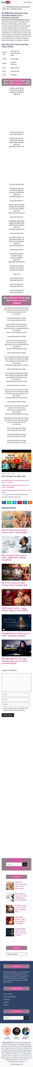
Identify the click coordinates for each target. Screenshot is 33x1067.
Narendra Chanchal (8, 497)
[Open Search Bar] (25, 2)
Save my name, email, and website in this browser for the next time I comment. (15, 709)
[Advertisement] (16, 114)
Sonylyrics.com (18, 1064)
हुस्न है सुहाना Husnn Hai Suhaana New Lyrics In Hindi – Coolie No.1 (15, 481)
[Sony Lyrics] (5, 2)
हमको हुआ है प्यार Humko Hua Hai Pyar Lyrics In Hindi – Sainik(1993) (15, 486)
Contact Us (6, 999)
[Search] (24, 864)
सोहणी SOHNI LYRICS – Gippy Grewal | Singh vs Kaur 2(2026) (14, 609)
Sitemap (5, 1005)
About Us (6, 1002)
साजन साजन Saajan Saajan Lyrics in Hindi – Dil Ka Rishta (16, 491)
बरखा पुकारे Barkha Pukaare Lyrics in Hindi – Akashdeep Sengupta (16, 634)
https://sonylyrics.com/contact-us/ (10, 1057)
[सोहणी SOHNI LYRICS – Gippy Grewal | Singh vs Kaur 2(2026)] (16, 597)
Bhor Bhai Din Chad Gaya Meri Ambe (17, 494)
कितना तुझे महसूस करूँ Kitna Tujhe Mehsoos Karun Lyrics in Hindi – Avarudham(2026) (15, 661)
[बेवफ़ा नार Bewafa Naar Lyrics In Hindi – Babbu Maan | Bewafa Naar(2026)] (16, 544)
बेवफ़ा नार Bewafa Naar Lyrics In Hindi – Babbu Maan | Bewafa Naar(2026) (14, 557)
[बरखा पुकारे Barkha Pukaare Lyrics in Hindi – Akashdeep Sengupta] (16, 622)
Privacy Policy (7, 994)
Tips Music (17, 497)
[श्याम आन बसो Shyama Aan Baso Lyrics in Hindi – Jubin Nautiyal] (16, 519)
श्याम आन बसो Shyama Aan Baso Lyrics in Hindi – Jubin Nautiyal (14, 531)
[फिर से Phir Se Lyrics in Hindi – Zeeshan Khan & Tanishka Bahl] (16, 572)
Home (4, 7)
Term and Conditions (9, 997)
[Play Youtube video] (16, 461)
